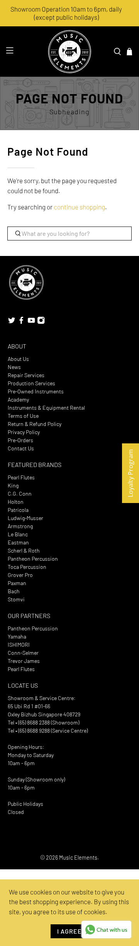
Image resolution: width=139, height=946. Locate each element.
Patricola (18, 509)
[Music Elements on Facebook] (21, 322)
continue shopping (79, 207)
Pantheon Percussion (33, 558)
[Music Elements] (69, 51)
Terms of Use (23, 415)
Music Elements (78, 857)
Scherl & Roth (24, 550)
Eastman (18, 542)
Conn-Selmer (23, 652)
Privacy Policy (24, 432)
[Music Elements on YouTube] (31, 322)
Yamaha (17, 636)
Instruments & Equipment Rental (46, 407)
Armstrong (20, 526)
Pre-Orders (20, 440)
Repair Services (26, 375)
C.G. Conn (20, 493)
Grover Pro (20, 575)
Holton (16, 501)
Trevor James (24, 661)
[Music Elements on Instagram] (41, 322)
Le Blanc (18, 534)
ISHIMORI (19, 644)
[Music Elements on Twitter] (11, 322)
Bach (14, 591)
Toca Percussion (27, 566)
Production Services (31, 383)
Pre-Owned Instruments (36, 391)
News (14, 367)
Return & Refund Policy (34, 424)
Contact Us (21, 448)
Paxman (17, 583)
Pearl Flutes (21, 477)
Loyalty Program (130, 473)
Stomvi (16, 599)
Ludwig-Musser (25, 518)
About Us (18, 358)
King (13, 485)
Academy (18, 399)
